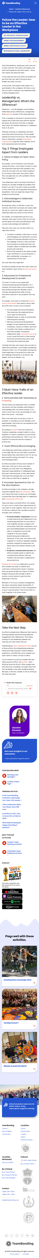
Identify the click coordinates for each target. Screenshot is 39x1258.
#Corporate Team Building (16, 35)
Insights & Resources (22, 9)
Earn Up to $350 (8, 1162)
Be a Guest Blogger (9, 1178)
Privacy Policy (14, 1254)
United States (26, 1131)
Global (23, 1137)
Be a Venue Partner (9, 1172)
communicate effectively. (14, 499)
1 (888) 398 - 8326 (8, 1194)
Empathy (6, 400)
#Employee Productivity (15, 46)
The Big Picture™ (11, 1023)
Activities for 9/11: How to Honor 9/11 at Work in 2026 (11, 816)
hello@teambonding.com (10, 1200)
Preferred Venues (27, 1140)
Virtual (23, 1128)
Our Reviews (7, 1134)
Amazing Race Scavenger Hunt (17, 980)
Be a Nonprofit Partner (10, 1175)
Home (11, 9)
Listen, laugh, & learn (30, 1160)
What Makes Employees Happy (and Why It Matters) (11, 825)
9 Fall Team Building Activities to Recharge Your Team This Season (12, 797)
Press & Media (7, 1131)
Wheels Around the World (15, 1066)
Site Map (26, 1254)
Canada (24, 1134)
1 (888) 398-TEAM (8, 1192)
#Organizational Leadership (17, 51)
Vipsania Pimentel (16, 728)
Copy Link (29, 685)
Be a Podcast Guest (28, 1164)
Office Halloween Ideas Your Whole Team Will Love (11, 806)
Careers (5, 1128)
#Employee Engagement (14, 40)
